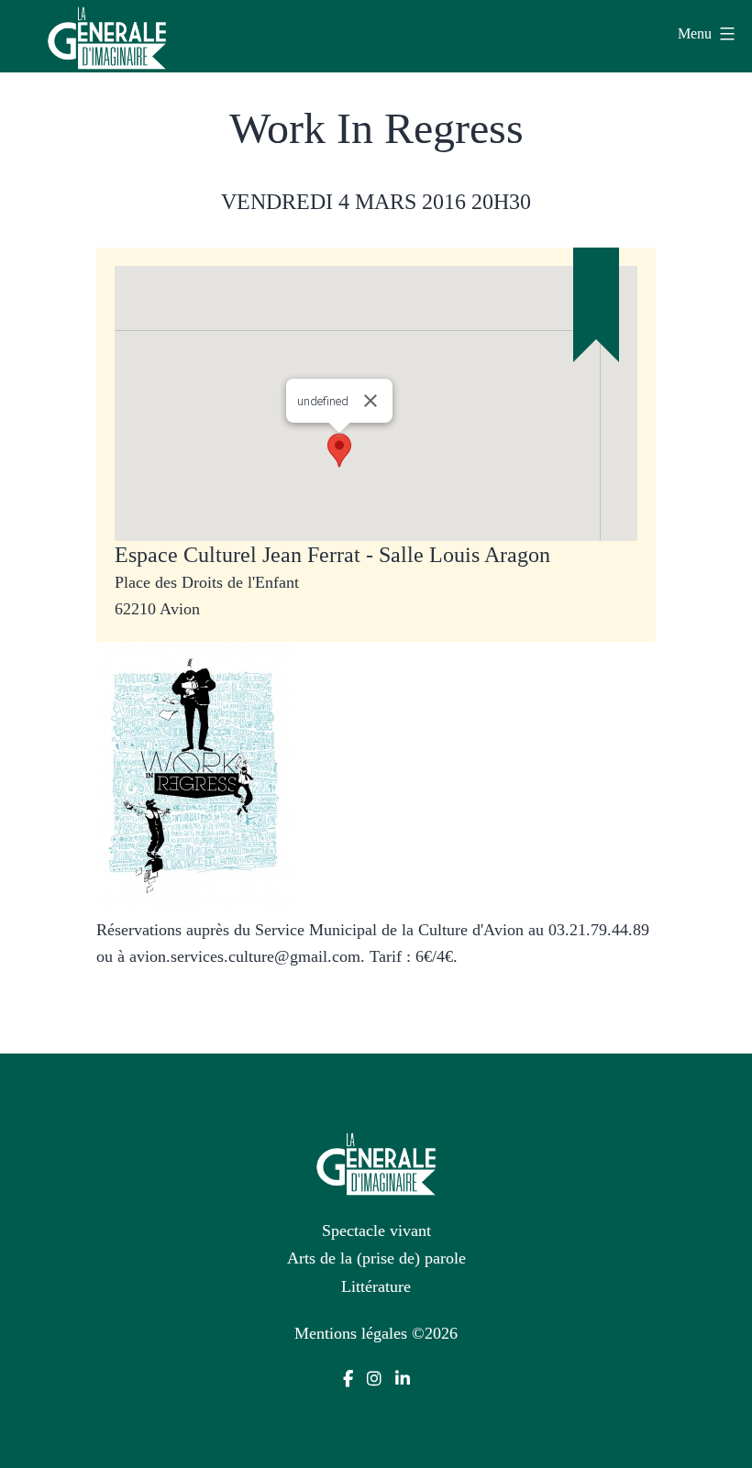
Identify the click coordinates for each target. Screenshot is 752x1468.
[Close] (370, 401)
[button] (339, 450)
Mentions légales (350, 1333)
